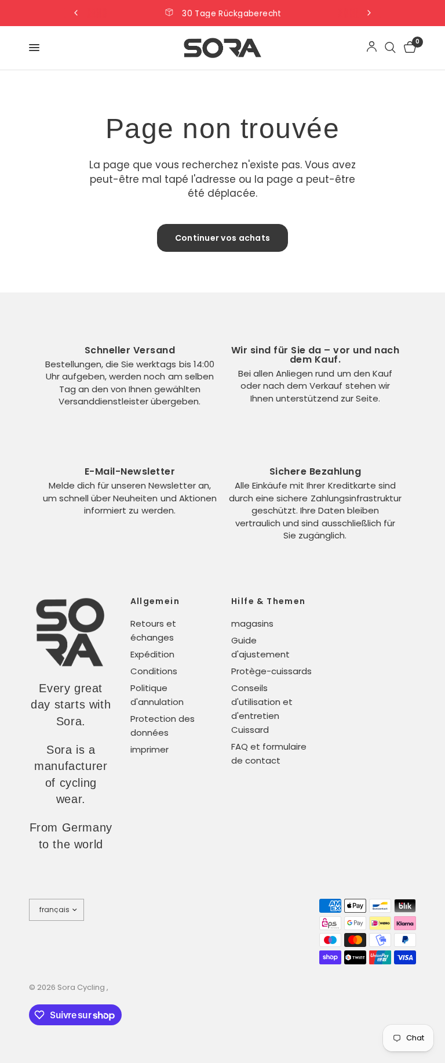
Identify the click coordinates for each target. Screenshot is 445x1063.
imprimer (149, 749)
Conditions (153, 671)
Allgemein (155, 601)
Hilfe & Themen (268, 601)
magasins (252, 623)
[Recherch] (390, 48)
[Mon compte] (372, 48)
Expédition (152, 654)
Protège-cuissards (271, 671)
